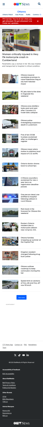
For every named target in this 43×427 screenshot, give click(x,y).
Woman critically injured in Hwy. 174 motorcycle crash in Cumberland (20, 57)
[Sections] (4, 4)
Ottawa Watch (8, 14)
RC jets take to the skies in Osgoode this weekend (31, 94)
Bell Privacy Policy (9, 383)
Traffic (28, 14)
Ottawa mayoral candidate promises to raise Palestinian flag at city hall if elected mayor (31, 79)
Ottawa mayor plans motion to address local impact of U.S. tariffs (30, 151)
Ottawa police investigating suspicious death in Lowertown (31, 122)
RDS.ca (5, 415)
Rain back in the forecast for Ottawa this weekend (31, 211)
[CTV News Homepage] (21, 4)
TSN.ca (5, 402)
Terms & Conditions (9, 385)
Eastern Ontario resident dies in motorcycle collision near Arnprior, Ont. (29, 226)
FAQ (25, 344)
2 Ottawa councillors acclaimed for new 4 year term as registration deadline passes (29, 182)
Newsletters (32, 344)
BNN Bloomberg (8, 399)
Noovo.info (6, 410)
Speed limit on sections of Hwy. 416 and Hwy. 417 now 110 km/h (30, 283)
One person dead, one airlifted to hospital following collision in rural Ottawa (30, 198)
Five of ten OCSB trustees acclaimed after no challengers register (29, 138)
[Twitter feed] (15, 355)
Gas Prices (19, 14)
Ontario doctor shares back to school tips (30, 165)
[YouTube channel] (23, 355)
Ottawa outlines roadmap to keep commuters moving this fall (30, 269)
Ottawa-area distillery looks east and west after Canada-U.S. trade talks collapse (30, 109)
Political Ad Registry (9, 388)
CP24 (4, 396)
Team (4, 347)
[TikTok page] (19, 355)
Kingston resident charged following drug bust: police (30, 254)
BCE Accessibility (8, 374)
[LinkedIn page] (28, 355)
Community (37, 14)
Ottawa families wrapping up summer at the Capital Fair (31, 240)
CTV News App (8, 344)
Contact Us (18, 344)
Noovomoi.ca (7, 413)
